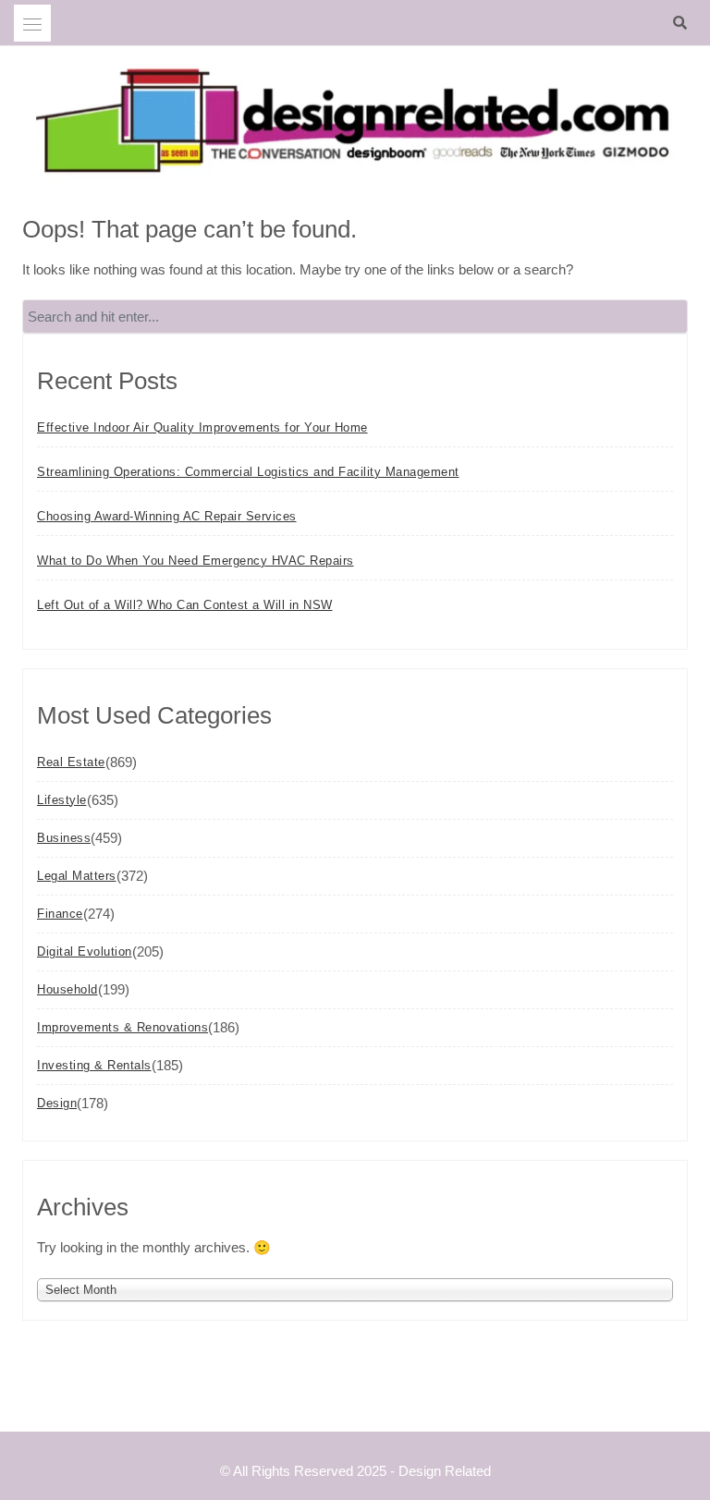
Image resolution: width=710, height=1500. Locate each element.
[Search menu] (32, 23)
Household (67, 989)
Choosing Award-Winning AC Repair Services (167, 516)
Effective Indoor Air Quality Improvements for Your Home (202, 427)
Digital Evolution (84, 951)
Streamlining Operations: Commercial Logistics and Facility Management (248, 472)
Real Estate (71, 762)
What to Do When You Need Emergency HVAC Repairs (195, 560)
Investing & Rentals (94, 1065)
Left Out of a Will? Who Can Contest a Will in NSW (185, 605)
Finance (60, 914)
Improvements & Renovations (122, 1027)
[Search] (684, 23)
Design (57, 1103)
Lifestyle (62, 800)
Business (64, 838)
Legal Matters (76, 876)
